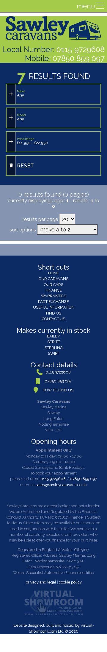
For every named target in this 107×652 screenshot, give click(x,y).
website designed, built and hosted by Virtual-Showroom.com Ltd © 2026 (53, 628)
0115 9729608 (80, 49)
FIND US (53, 313)
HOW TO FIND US (58, 390)
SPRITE (53, 342)
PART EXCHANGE (53, 301)
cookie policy (70, 582)
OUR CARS (53, 284)
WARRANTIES (53, 296)
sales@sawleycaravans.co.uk (61, 485)
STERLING (54, 348)
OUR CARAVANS (53, 278)
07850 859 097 (79, 58)
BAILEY (53, 336)
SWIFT (53, 353)
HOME (53, 273)
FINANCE (53, 290)
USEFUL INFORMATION (53, 307)
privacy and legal (41, 582)
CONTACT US (53, 319)
